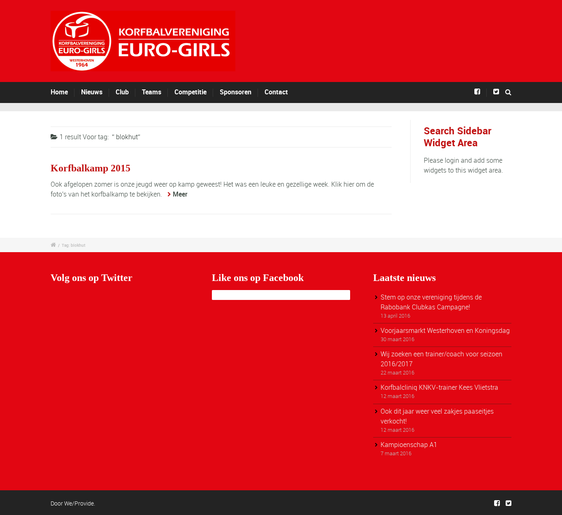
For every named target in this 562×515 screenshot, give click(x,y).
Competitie (190, 91)
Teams (151, 91)
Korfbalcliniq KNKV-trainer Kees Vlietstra (439, 387)
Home (59, 91)
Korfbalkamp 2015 (90, 168)
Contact (276, 91)
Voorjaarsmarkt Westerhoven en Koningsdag (445, 330)
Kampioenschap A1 (409, 444)
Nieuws (91, 91)
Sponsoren (235, 91)
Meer (180, 194)
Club (122, 91)
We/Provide (79, 503)
